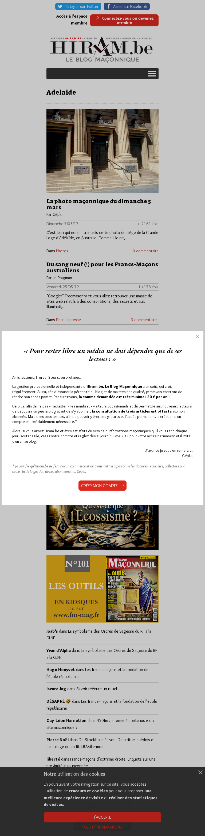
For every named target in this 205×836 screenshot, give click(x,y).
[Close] (197, 336)
